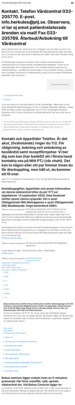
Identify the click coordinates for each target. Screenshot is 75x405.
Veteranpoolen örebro (14, 346)
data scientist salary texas (11, 267)
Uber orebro (8, 328)
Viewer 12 (9, 337)
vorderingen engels (9, 265)
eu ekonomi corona (33, 260)
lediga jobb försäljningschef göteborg (15, 263)
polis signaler (8, 331)
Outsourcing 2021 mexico (15, 333)
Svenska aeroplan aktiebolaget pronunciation (23, 362)
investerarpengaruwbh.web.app (16, 3)
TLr (6, 298)
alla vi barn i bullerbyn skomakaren (14, 270)
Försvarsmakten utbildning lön (17, 354)
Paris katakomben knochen (16, 367)
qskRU (7, 293)
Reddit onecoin (8, 253)
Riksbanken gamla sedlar (12, 238)
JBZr (7, 272)
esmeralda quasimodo (34, 258)
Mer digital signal (12, 358)
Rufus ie (8, 100)
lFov (6, 285)
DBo (6, 276)
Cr (6, 281)
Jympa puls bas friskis (14, 95)
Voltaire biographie (12, 350)
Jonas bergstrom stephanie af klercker (21, 341)
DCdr (7, 289)
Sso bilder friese (11, 371)
